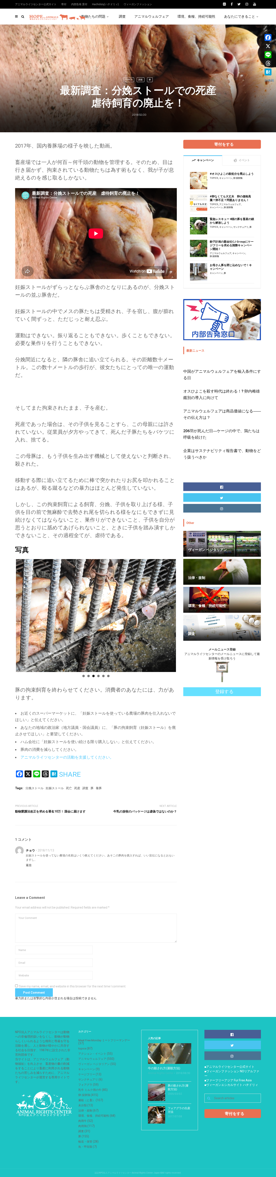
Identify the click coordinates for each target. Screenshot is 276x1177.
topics (128, 79)
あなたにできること (239, 16)
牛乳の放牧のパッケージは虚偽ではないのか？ (145, 811)
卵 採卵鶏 (237, 178)
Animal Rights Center (160, 1073)
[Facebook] (269, 37)
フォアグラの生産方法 (179, 1110)
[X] (269, 46)
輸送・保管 (85, 1141)
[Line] (269, 54)
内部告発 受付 (79, 4)
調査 (122, 16)
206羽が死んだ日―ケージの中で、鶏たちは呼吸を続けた (221, 434)
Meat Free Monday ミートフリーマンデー (104, 1040)
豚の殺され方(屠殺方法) (178, 1087)
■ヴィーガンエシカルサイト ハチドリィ (231, 1085)
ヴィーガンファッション (138, 4)
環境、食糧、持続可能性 (196, 16)
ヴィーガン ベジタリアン (94, 1064)
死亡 (69, 788)
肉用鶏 (82, 1126)
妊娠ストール (55, 788)
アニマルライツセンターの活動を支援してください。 (67, 757)
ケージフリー (86, 1074)
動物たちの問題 (93, 16)
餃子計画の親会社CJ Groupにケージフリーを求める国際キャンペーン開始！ (232, 245)
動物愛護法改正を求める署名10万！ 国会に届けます (50, 811)
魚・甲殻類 (85, 1146)
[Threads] (269, 63)
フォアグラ (85, 1084)
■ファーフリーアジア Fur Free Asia (228, 1080)
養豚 (99, 788)
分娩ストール (34, 788)
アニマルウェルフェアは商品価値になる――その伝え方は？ (222, 414)
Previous (9, 614)
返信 (28, 865)
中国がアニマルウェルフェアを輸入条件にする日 (222, 374)
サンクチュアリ (240, 227)
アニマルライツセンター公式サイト (35, 4)
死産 (77, 788)
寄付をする (224, 144)
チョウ (30, 850)
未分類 (82, 1105)
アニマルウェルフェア (151, 16)
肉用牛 (82, 1120)
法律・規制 (85, 1110)
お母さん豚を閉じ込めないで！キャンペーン (231, 266)
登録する (224, 691)
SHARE (70, 774)
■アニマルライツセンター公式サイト (229, 1066)
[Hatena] (269, 72)
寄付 (63, 4)
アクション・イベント (92, 1053)
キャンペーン (225, 178)
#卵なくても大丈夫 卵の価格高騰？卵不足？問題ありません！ (230, 198)
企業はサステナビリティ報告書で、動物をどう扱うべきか (222, 453)
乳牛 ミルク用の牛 (89, 1089)
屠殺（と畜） (86, 1100)
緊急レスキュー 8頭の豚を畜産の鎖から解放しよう (232, 220)
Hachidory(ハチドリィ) (105, 4)
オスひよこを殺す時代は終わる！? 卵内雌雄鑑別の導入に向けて (221, 394)
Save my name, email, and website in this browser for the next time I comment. (72, 986)
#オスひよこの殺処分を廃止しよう (232, 173)
